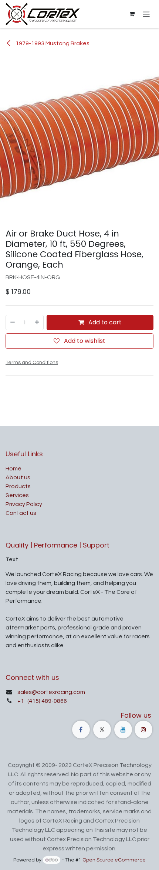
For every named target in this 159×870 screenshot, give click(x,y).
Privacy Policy (24, 504)
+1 (21, 701)
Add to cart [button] (104, 322)
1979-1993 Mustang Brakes (51, 43)
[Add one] (37, 322)
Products (18, 486)
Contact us (21, 513)
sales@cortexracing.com (51, 692)
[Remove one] (12, 322)
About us (18, 477)
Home (13, 469)
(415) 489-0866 (46, 701)
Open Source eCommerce (114, 860)
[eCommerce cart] (132, 14)
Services (17, 495)
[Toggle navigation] (146, 14)
